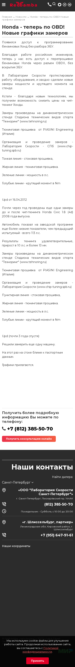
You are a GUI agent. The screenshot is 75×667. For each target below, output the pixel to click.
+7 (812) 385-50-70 (50, 4)
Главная (7, 16)
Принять (37, 661)
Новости (21, 16)
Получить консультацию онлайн (29, 438)
